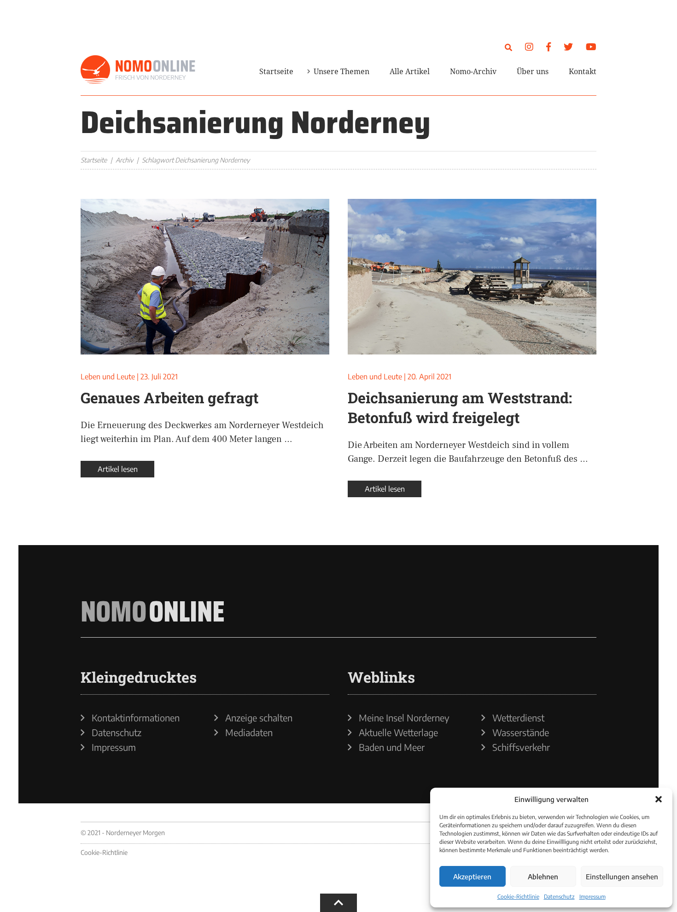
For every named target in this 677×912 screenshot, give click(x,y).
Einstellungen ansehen (622, 876)
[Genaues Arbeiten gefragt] (205, 276)
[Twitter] (568, 46)
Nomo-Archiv (473, 71)
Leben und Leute (108, 376)
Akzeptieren (472, 876)
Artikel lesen (118, 469)
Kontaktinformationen (136, 717)
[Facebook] (548, 46)
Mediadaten (249, 732)
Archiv (124, 160)
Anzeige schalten (258, 717)
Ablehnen (543, 876)
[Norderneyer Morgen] (138, 70)
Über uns (533, 71)
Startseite (276, 71)
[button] (658, 799)
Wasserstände (520, 732)
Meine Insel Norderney (404, 717)
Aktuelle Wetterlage (398, 732)
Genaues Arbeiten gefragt (169, 397)
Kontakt (582, 71)
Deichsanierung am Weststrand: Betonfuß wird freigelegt (460, 407)
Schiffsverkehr (521, 747)
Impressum (592, 896)
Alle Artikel (410, 71)
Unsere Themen (341, 71)
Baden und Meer (392, 747)
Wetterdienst (518, 717)
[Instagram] (529, 46)
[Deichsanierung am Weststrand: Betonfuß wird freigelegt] (472, 276)
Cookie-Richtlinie (518, 896)
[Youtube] (591, 46)
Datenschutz (559, 896)
